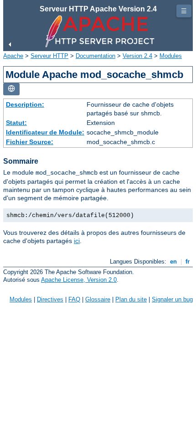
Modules (171, 55)
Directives (50, 299)
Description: (25, 104)
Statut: (16, 122)
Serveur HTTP (49, 55)
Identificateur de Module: (45, 132)
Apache (13, 55)
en (173, 261)
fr (187, 261)
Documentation (95, 55)
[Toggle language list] (11, 89)
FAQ (74, 299)
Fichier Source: (29, 141)
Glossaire (97, 299)
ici (77, 240)
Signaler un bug (172, 299)
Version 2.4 (137, 55)
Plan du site (131, 299)
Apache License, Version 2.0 (79, 279)
